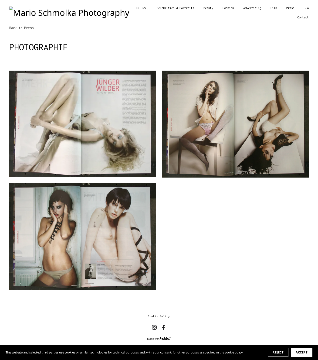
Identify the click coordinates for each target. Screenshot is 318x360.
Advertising (252, 8)
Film (274, 8)
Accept (302, 352)
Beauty (208, 8)
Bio (306, 8)
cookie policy (234, 352)
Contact (303, 17)
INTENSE (141, 8)
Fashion (228, 8)
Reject (278, 352)
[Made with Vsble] (159, 338)
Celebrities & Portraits (175, 8)
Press (290, 8)
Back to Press (21, 28)
